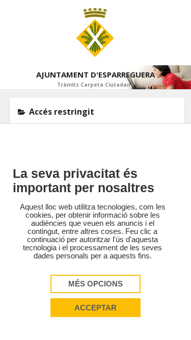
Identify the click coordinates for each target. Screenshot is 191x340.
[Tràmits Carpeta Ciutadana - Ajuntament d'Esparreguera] (95, 32)
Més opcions (95, 284)
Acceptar (95, 308)
